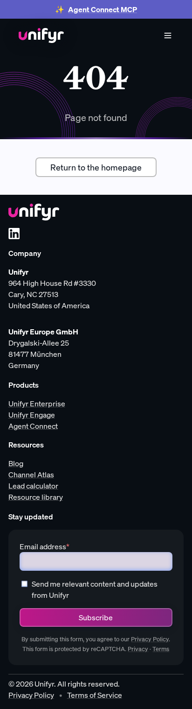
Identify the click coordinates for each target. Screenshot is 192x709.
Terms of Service (94, 695)
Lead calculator (33, 486)
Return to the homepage (96, 167)
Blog (15, 463)
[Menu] (168, 35)
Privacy (138, 649)
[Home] (41, 35)
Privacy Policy (150, 639)
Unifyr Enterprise (36, 403)
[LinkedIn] (14, 233)
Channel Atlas (31, 474)
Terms (160, 649)
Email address (44, 546)
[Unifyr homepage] (33, 212)
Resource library (35, 497)
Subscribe (96, 617)
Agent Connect (33, 426)
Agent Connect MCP (102, 9)
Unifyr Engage (31, 415)
